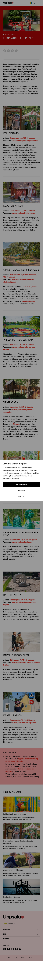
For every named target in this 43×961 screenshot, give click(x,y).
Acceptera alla (21, 484)
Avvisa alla (21, 496)
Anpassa (21, 490)
